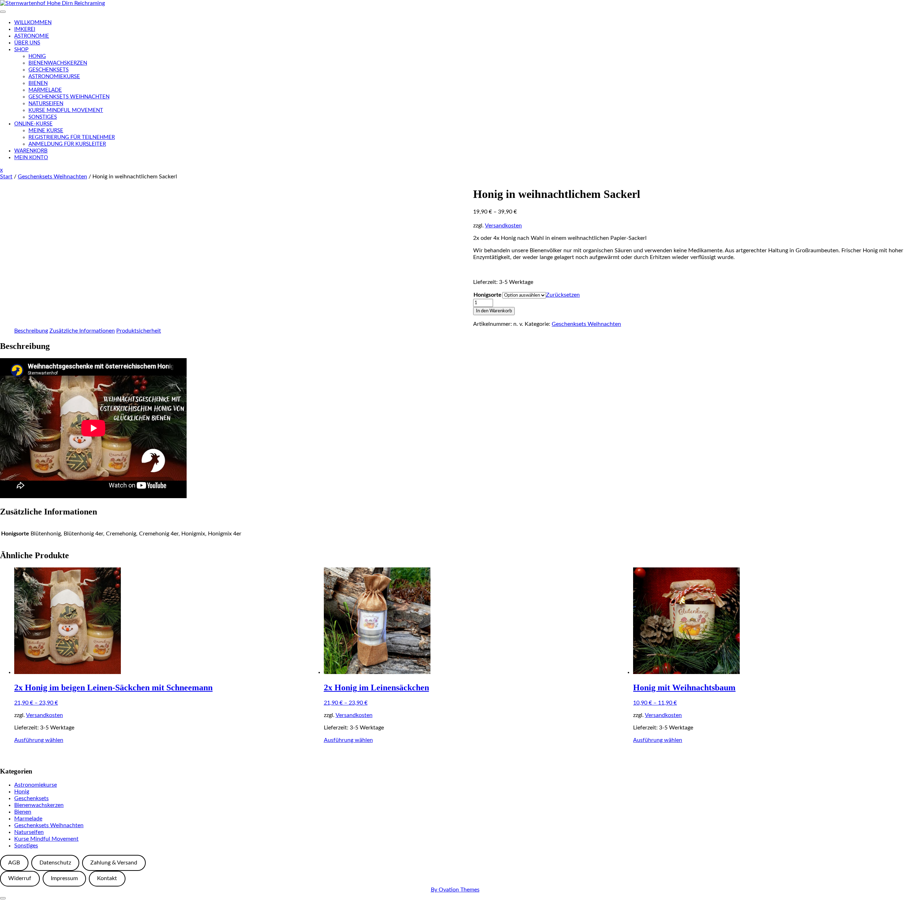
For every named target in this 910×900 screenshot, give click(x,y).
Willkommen (33, 22)
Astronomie (31, 36)
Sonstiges (42, 117)
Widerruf (19, 878)
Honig (37, 56)
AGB (14, 863)
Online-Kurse (33, 123)
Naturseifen (45, 103)
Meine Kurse (45, 130)
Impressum (64, 878)
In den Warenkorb (494, 310)
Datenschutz (55, 863)
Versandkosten (503, 225)
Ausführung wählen (38, 740)
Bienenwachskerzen (57, 63)
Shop (21, 49)
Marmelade (45, 90)
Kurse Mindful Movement (65, 110)
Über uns (27, 42)
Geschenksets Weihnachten (68, 96)
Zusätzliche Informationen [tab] (82, 331)
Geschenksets (48, 69)
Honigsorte (487, 295)
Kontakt (107, 878)
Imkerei (24, 29)
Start (6, 176)
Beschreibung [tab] (31, 331)
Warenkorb (31, 150)
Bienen (38, 83)
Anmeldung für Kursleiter (67, 144)
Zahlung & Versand (113, 863)
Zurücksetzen (563, 295)
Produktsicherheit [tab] (138, 331)
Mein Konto (31, 157)
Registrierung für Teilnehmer (71, 137)
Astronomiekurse (54, 76)
